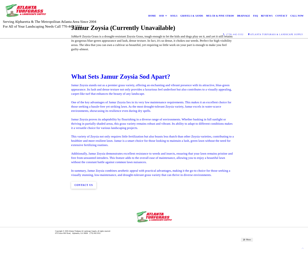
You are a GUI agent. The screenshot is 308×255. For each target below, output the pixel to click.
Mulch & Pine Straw (220, 15)
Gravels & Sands (191, 15)
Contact (281, 15)
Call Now (297, 15)
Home (152, 15)
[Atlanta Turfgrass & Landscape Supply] (73, 15)
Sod (161, 15)
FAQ (255, 15)
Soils (174, 15)
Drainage (243, 15)
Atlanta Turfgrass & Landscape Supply (276, 34)
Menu (248, 239)
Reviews (267, 15)
